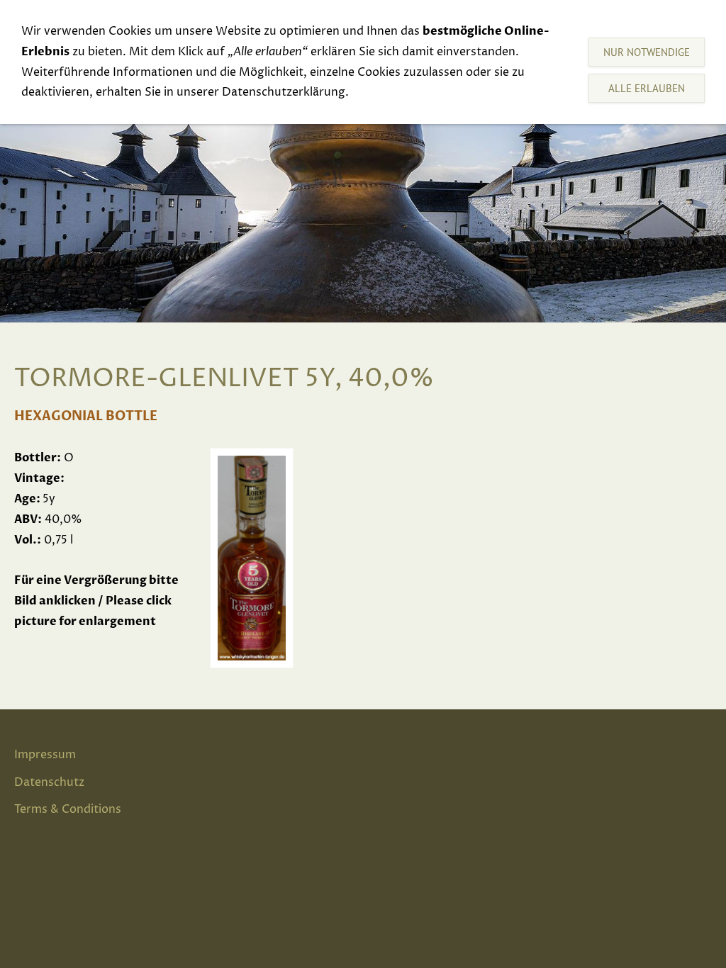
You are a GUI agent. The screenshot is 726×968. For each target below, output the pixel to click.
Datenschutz (49, 782)
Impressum (45, 754)
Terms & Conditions (67, 809)
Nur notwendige (646, 52)
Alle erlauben (646, 88)
